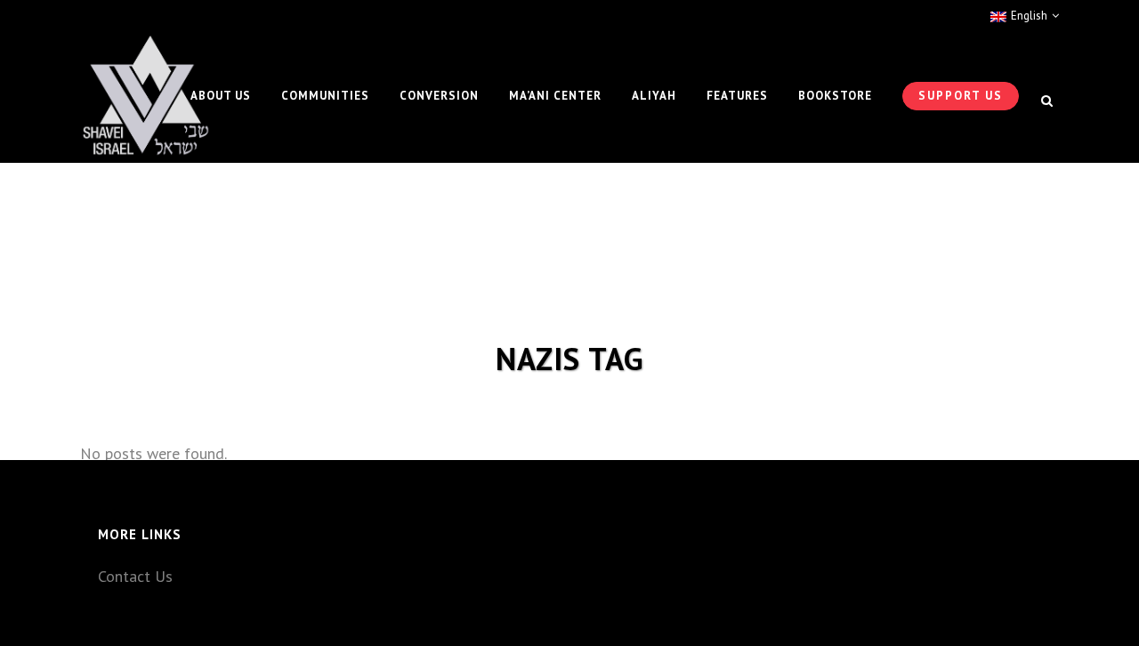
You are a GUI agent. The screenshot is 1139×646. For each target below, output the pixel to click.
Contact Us (135, 576)
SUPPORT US (960, 95)
